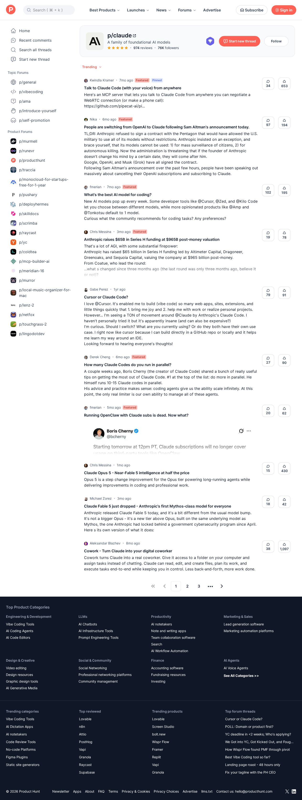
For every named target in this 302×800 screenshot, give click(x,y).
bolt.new (158, 734)
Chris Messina (100, 232)
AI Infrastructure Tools (96, 631)
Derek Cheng (100, 357)
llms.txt (206, 791)
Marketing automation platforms (249, 631)
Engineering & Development (28, 616)
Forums (185, 10)
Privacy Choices (166, 791)
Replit (156, 757)
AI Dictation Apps (19, 727)
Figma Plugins (17, 757)
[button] (92, 67)
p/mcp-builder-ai (34, 261)
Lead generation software (244, 624)
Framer (157, 749)
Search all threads (35, 49)
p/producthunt (32, 160)
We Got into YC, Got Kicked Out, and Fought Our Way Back (259, 742)
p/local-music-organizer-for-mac (45, 292)
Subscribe (254, 10)
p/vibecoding (31, 91)
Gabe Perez (99, 289)
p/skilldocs (29, 213)
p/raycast (27, 232)
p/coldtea (28, 251)
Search (156, 644)
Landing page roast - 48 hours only (252, 765)
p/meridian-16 (31, 270)
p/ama (25, 101)
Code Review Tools (21, 742)
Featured (142, 80)
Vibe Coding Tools (20, 624)
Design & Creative (20, 660)
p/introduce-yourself (37, 110)
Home (24, 30)
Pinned (157, 80)
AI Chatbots (88, 624)
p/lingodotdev (32, 333)
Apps (77, 791)
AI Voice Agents (236, 668)
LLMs (83, 616)
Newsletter (60, 791)
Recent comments (35, 40)
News (161, 10)
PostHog (85, 742)
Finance (157, 660)
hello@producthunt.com (253, 791)
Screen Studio (163, 727)
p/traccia (27, 169)
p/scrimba (28, 223)
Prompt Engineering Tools (98, 637)
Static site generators (22, 765)
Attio (82, 734)
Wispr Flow (160, 742)
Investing (158, 681)
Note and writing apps (168, 631)
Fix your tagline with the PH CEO (250, 772)
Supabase (87, 772)
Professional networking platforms (105, 675)
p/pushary (28, 194)
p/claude (119, 35)
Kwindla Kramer (102, 80)
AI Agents (231, 660)
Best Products (103, 10)
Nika (93, 119)
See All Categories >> (241, 676)
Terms (113, 791)
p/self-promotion (34, 120)
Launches (136, 10)
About (89, 791)
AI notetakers (161, 624)
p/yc (23, 242)
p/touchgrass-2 (33, 324)
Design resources (19, 675)
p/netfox (27, 314)
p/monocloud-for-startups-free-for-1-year (43, 182)
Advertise (212, 10)
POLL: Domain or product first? (249, 727)
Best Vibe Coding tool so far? (247, 757)
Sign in (286, 10)
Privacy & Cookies (136, 791)
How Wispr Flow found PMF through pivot (257, 749)
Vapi (82, 749)
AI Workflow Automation (169, 651)
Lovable (85, 719)
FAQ (101, 791)
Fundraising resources (168, 675)
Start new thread (34, 59)
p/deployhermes (33, 204)
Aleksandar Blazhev (105, 543)
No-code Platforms (21, 749)
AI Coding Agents (19, 631)
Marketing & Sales (238, 616)
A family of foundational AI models (138, 42)
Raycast (85, 765)
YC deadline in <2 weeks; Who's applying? (258, 734)
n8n (82, 727)
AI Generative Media (21, 688)
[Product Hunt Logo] (11, 10)
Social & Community (95, 660)
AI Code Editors (18, 637)
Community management (98, 681)
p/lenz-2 (26, 305)
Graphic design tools (22, 681)
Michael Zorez (101, 498)
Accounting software (167, 668)
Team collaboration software (173, 637)
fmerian (95, 187)
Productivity (161, 616)
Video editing (16, 668)
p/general (27, 82)
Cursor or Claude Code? (243, 719)
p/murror (27, 280)
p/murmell (28, 141)
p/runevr (26, 150)
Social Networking (93, 668)
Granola (85, 757)
